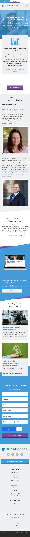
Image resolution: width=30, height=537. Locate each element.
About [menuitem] (15, 488)
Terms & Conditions (12, 534)
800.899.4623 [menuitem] (15, 480)
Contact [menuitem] (15, 475)
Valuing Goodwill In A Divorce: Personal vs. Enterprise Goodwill (11, 363)
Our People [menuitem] (14, 496)
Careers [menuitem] (15, 490)
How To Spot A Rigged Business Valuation (12, 328)
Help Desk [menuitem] (15, 472)
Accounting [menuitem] (5, 1)
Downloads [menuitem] (15, 506)
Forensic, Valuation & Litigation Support (13, 175)
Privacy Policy (19, 534)
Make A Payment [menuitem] (15, 493)
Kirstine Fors (5, 109)
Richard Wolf (5, 158)
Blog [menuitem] (15, 503)
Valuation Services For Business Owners (15, 70)
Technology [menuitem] (15, 1)
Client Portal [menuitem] (15, 478)
